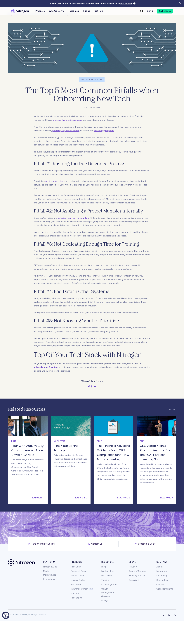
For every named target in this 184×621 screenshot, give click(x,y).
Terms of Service (137, 571)
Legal (132, 562)
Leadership (161, 575)
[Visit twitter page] (175, 614)
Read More (37, 498)
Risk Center (76, 566)
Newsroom (161, 571)
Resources (107, 562)
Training (105, 580)
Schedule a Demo (147, 543)
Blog (103, 566)
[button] (165, 11)
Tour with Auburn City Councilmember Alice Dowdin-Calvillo (27, 450)
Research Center (79, 571)
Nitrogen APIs (50, 566)
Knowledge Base (109, 584)
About (159, 566)
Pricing (86, 11)
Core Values (162, 580)
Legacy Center (78, 580)
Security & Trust (137, 575)
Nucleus (75, 593)
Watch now (126, 3)
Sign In (150, 11)
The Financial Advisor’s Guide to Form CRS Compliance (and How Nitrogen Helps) (113, 452)
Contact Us (96, 543)
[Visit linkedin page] (169, 614)
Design (104, 600)
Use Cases (106, 575)
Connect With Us (164, 588)
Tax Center (76, 584)
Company (161, 562)
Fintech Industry (91, 79)
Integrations (49, 579)
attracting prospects (104, 130)
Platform (49, 562)
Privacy (133, 566)
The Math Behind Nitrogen (66, 448)
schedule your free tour (46, 367)
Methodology (107, 571)
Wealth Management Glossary (107, 592)
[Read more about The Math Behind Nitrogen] (71, 426)
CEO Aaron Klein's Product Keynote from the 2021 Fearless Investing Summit (156, 452)
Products (76, 562)
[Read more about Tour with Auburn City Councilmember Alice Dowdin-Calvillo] (28, 426)
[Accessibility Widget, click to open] (5, 615)
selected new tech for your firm (73, 218)
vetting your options (55, 181)
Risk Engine (76, 597)
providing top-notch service (65, 130)
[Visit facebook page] (163, 614)
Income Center (78, 575)
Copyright (134, 580)
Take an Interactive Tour (43, 543)
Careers (160, 584)
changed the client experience (67, 120)
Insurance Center (79, 589)
